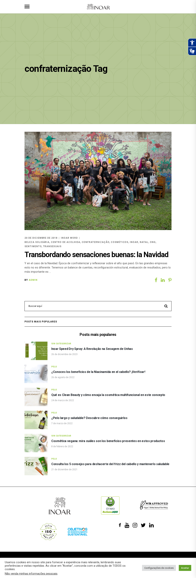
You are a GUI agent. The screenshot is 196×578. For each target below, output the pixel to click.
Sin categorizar (61, 343)
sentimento (33, 246)
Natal (144, 242)
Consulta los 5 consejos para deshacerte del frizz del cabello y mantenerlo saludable (110, 464)
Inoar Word (69, 238)
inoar (134, 242)
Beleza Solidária (36, 242)
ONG (153, 242)
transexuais (52, 246)
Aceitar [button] (185, 567)
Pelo (54, 366)
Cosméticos (119, 242)
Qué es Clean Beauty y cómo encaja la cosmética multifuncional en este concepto (108, 395)
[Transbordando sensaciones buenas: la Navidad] (98, 181)
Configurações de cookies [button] (159, 567)
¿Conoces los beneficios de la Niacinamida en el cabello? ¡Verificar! (98, 372)
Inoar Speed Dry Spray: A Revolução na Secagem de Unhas (92, 349)
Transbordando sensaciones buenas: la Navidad (96, 254)
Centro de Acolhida (65, 242)
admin (33, 280)
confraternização (95, 242)
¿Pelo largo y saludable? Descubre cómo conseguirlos (89, 418)
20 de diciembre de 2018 (40, 238)
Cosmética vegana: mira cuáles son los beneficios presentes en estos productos (108, 441)
